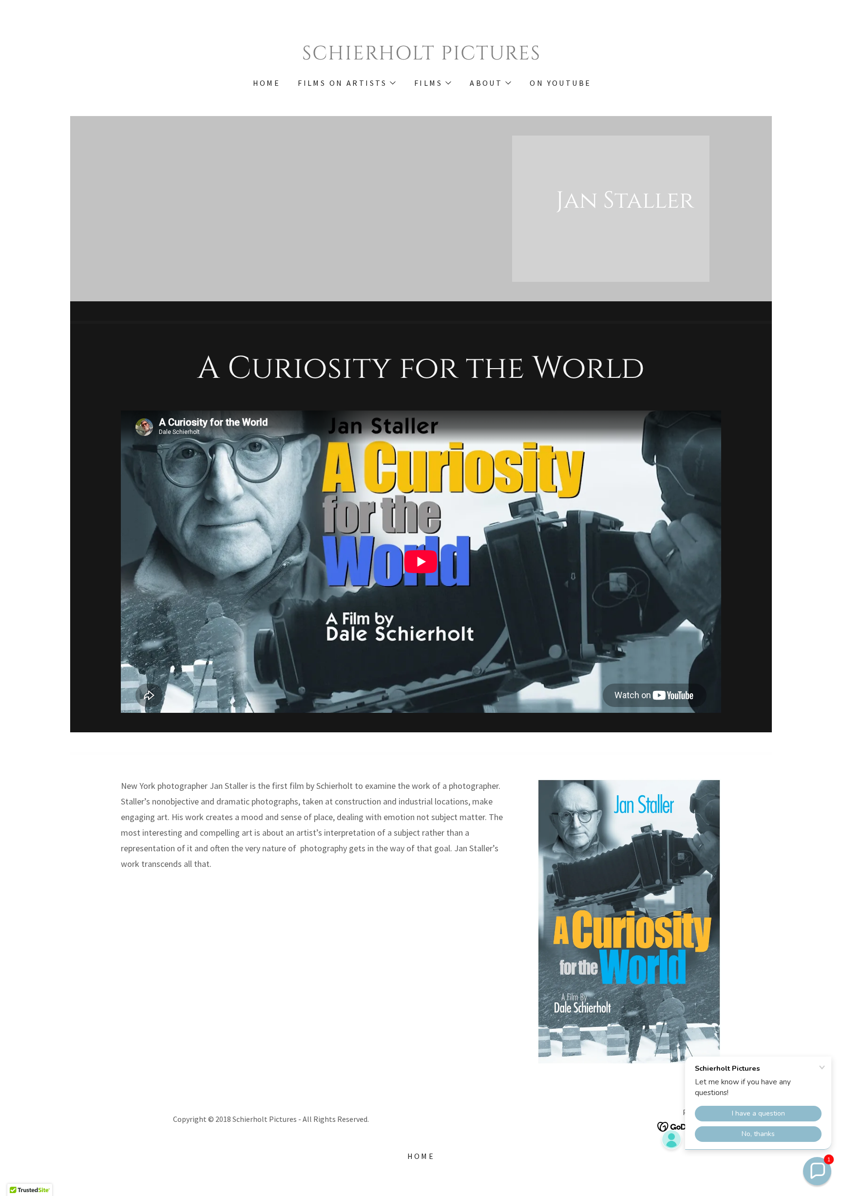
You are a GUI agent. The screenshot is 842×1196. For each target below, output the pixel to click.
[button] (346, 83)
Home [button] (421, 1156)
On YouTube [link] (560, 83)
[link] (421, 56)
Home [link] (267, 83)
